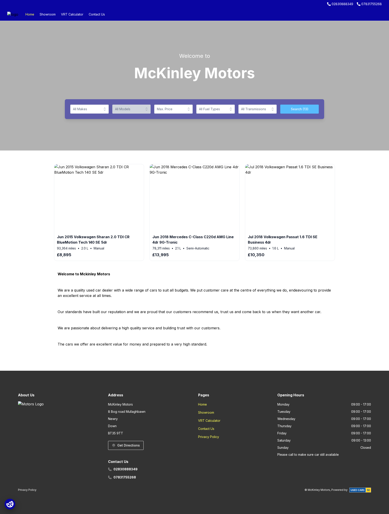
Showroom (48, 14)
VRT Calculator (72, 14)
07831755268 (371, 4)
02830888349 (342, 4)
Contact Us (97, 14)
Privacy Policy (208, 437)
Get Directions (128, 445)
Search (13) (299, 109)
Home (29, 14)
